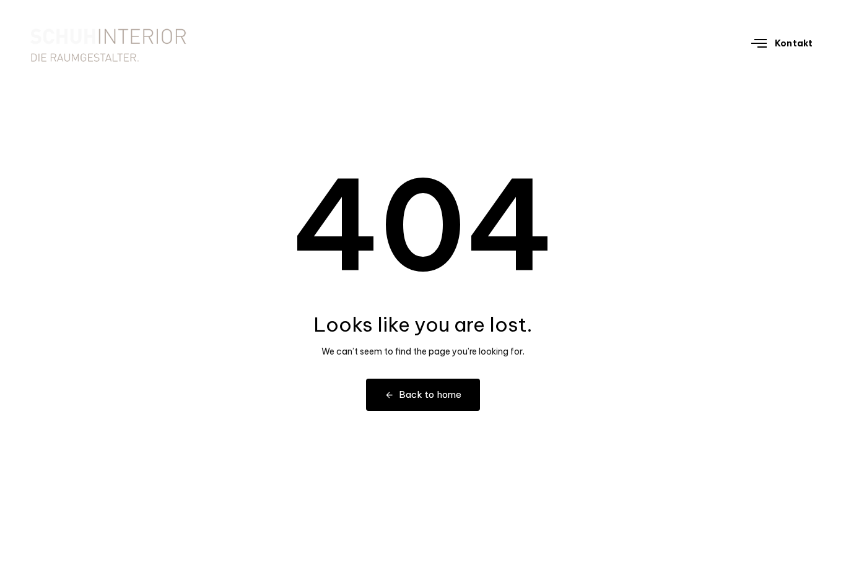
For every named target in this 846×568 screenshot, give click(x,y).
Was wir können (681, 43)
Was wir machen (585, 43)
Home (514, 43)
